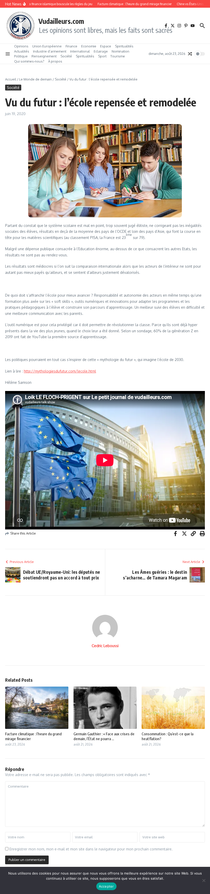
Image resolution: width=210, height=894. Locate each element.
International (80, 51)
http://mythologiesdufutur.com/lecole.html (60, 371)
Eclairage (101, 51)
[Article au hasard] (190, 54)
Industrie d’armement (49, 51)
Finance (71, 46)
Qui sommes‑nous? (29, 61)
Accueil (10, 79)
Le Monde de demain (35, 79)
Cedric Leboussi (105, 645)
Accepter (106, 886)
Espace (105, 46)
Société (66, 56)
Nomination (120, 51)
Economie (88, 46)
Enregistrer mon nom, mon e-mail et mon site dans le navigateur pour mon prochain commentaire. (91, 849)
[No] (203, 880)
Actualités (21, 51)
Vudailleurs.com (61, 21)
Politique (21, 56)
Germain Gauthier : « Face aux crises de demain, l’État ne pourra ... (104, 736)
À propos (55, 61)
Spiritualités (124, 46)
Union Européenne (47, 46)
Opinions (21, 46)
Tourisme (117, 56)
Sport (102, 56)
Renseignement (44, 56)
